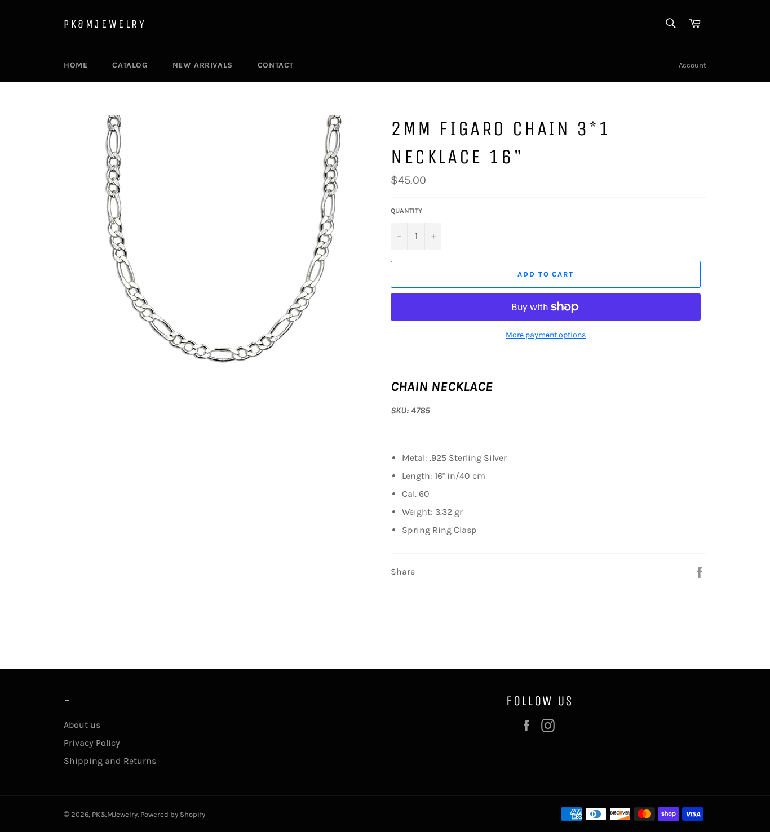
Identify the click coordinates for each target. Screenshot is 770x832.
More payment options (546, 335)
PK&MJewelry (105, 23)
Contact (276, 65)
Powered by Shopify (172, 814)
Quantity (406, 211)
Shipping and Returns (110, 760)
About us (82, 724)
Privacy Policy (92, 742)
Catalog (129, 65)
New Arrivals (202, 65)
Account (692, 65)
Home (75, 65)
